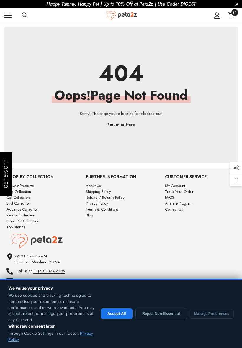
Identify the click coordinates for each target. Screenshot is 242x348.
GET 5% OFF (6, 174)
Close (237, 4)
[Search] (24, 15)
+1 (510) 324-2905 (49, 271)
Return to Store (121, 124)
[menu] (8, 15)
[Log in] (217, 15)
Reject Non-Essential (161, 313)
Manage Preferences (211, 314)
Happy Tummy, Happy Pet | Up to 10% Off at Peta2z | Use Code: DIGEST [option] (121, 4)
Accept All (116, 313)
